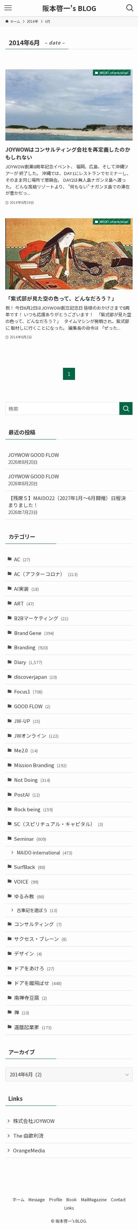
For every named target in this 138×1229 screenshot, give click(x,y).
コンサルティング (38, 923)
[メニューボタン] (8, 8)
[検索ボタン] (130, 8)
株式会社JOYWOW (34, 1120)
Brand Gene (34, 632)
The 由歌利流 (28, 1135)
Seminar (30, 838)
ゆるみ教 (29, 896)
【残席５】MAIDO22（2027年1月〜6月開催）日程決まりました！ (67, 504)
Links (69, 1208)
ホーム (18, 1200)
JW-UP (27, 720)
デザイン (28, 953)
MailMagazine (94, 1200)
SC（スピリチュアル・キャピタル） (58, 823)
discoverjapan (35, 676)
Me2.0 (26, 750)
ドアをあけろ (34, 968)
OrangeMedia (29, 1150)
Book (71, 1200)
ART (24, 603)
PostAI (27, 794)
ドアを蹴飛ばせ (38, 982)
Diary (28, 661)
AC (22, 559)
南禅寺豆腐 (30, 997)
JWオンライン (36, 735)
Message (36, 1200)
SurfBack (29, 866)
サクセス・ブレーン (40, 938)
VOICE (26, 881)
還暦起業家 (33, 1027)
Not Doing (32, 779)
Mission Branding (40, 764)
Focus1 (28, 691)
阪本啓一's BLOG (69, 8)
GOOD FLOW (32, 706)
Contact (118, 1200)
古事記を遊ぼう (37, 910)
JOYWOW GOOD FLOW (33, 458)
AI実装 (26, 588)
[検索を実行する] (126, 408)
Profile (55, 1200)
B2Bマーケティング (41, 618)
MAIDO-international (44, 852)
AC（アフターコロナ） (46, 573)
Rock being (33, 809)
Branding (31, 647)
